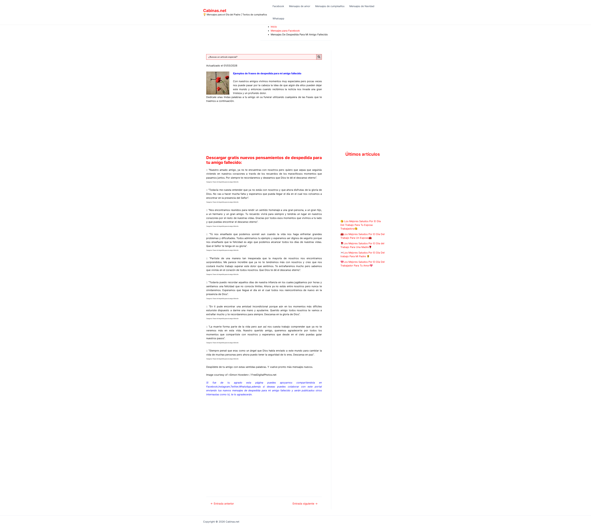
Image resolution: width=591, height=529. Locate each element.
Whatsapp (278, 18)
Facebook (278, 6)
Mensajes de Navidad (361, 6)
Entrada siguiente (305, 503)
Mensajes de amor (299, 6)
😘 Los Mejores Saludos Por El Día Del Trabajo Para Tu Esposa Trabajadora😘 (360, 225)
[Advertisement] (264, 128)
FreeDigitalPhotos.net (263, 374)
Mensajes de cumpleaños (329, 6)
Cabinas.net (214, 10)
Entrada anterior (222, 503)
